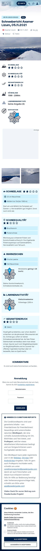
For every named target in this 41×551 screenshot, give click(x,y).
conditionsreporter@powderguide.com (20, 469)
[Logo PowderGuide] (6, 3)
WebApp (17, 458)
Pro (23, 17)
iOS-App (25, 458)
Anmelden (20, 408)
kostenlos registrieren (26, 384)
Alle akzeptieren (20, 539)
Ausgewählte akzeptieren (20, 545)
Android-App (9, 460)
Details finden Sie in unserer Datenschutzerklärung (13, 518)
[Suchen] (33, 3)
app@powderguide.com (14, 486)
